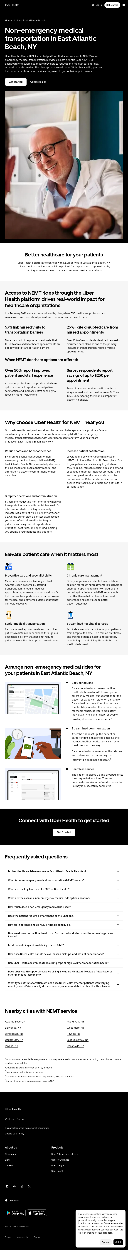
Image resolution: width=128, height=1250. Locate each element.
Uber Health (11, 5)
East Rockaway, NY (78, 1039)
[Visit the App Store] (37, 1213)
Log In (99, 5)
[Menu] (123, 5)
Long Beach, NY (14, 1033)
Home (8, 20)
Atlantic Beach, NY (16, 1021)
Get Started (64, 832)
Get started (112, 5)
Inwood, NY (11, 1046)
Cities (17, 20)
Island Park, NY (75, 1021)
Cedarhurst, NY (14, 1039)
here (110, 1233)
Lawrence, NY (13, 1027)
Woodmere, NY (75, 1027)
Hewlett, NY (73, 1033)
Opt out (106, 1242)
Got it (118, 1242)
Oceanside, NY (75, 1046)
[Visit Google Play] (16, 1213)
